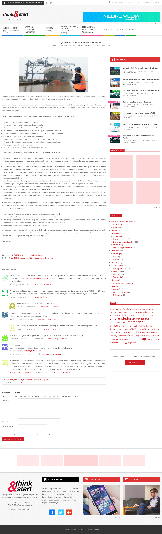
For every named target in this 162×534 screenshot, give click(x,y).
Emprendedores (117, 233)
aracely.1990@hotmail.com (30, 351)
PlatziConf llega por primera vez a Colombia (140, 124)
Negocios (115, 280)
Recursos (116, 113)
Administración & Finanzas (121, 221)
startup (140, 338)
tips (131, 343)
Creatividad (117, 236)
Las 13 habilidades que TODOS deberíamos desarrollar (32, 258)
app (121, 309)
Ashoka (126, 309)
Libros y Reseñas (119, 268)
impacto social (121, 332)
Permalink (35, 285)
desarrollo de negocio (133, 315)
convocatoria (141, 312)
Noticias (117, 68)
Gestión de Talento (120, 292)
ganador (113, 332)
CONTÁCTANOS (134, 362)
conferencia (123, 312)
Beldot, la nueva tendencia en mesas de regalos (141, 79)
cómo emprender (115, 315)
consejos (131, 312)
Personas (115, 289)
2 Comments (131, 84)
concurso (114, 312)
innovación (133, 332)
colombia (142, 309)
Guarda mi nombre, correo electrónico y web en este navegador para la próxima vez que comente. (36, 435)
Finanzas (116, 227)
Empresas (115, 251)
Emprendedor (120, 318)
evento (132, 329)
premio (118, 339)
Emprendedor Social (117, 322)
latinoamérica (151, 332)
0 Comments (131, 73)
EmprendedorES (114, 102)
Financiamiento (151, 329)
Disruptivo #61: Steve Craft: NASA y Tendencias (141, 68)
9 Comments (111, 46)
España (118, 329)
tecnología (122, 342)
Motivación (117, 245)
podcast (112, 339)
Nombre (5, 422)
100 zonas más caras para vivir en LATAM (139, 113)
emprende (149, 315)
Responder (47, 285)
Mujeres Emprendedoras (122, 247)
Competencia (150, 309)
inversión (143, 332)
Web (3, 431)
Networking (117, 295)
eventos (140, 329)
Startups (117, 79)
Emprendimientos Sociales (123, 242)
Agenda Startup (114, 309)
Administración (119, 224)
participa (155, 335)
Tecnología (116, 91)
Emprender (134, 322)
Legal (115, 256)
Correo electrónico (8, 426)
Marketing (117, 271)
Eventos (114, 262)
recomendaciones (127, 339)
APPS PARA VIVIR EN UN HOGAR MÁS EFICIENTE (141, 91)
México (131, 335)
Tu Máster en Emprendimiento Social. (28, 255)
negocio (139, 336)
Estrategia (117, 254)
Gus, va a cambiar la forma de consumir (138, 102)
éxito (134, 343)
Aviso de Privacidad (93, 529)
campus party (134, 309)
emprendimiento (123, 325)
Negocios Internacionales (90, 46)
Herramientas (116, 265)
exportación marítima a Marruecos (38, 278)
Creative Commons (70, 529)
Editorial (114, 230)
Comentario (6, 400)
